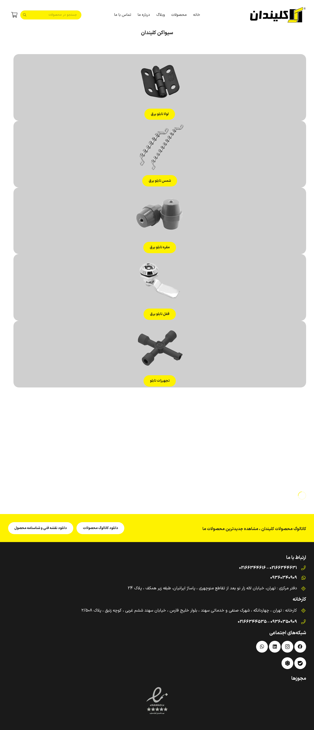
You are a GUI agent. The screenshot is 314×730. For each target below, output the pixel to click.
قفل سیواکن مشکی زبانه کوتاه (194, 484)
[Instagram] (287, 647)
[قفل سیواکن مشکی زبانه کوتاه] (195, 441)
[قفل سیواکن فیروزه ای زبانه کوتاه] (119, 441)
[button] (169, 15)
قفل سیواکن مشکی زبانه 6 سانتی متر (270, 484)
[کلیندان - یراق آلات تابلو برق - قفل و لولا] (278, 15)
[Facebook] (300, 647)
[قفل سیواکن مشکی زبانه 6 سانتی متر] (270, 441)
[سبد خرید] (14, 15)
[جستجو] (24, 14)
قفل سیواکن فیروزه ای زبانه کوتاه (119, 484)
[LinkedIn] (275, 647)
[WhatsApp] (262, 647)
